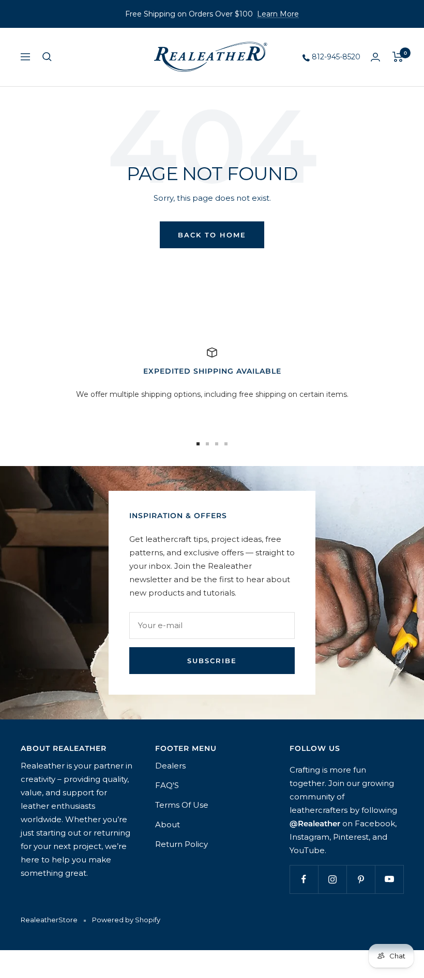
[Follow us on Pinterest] (360, 879)
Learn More (278, 14)
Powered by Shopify (126, 920)
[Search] (47, 56)
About (167, 824)
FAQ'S (167, 785)
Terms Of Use (181, 805)
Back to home (212, 235)
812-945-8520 (335, 56)
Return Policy (181, 844)
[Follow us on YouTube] (389, 879)
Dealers (170, 766)
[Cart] (397, 57)
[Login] (375, 57)
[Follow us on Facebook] (304, 879)
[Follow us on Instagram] (332, 879)
